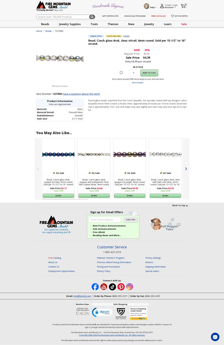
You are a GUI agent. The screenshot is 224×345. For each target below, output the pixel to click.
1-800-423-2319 (112, 252)
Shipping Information (155, 266)
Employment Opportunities (61, 271)
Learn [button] (167, 24)
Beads (48, 31)
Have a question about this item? (81, 94)
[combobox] (65, 17)
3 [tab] (137, 200)
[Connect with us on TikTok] (113, 286)
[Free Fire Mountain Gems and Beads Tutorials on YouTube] (104, 286)
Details (126, 36)
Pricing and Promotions (108, 266)
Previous (38, 169)
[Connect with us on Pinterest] (121, 286)
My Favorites (181, 16)
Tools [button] (94, 24)
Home (39, 31)
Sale (184, 24)
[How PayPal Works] (139, 314)
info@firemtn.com (82, 296)
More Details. (138, 82)
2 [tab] (90, 200)
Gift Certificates (110, 16)
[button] (102, 312)
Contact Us (53, 266)
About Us (52, 262)
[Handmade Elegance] (108, 5)
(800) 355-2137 (119, 296)
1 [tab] (43, 200)
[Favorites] (121, 73)
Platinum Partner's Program (110, 257)
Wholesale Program (135, 16)
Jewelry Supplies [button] (70, 24)
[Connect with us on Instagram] (129, 286)
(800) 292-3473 (152, 296)
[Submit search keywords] (92, 17)
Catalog (54, 257)
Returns (149, 262)
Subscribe (130, 219)
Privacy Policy (103, 271)
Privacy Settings (153, 257)
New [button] (131, 24)
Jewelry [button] (149, 24)
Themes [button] (113, 24)
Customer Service (112, 247)
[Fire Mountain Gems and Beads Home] (53, 5)
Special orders (152, 271)
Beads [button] (45, 24)
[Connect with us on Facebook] (95, 286)
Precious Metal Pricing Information (114, 262)
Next (186, 169)
